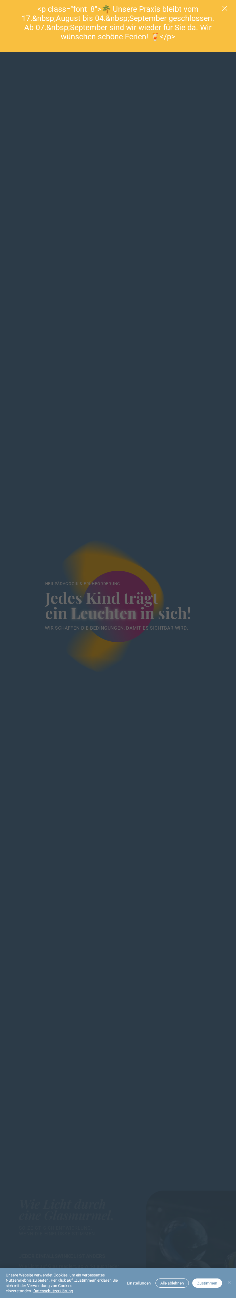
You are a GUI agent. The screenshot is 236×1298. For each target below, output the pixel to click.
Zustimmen (207, 1283)
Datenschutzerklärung (53, 1291)
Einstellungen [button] (139, 1283)
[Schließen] (229, 1282)
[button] (224, 8)
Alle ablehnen (172, 1283)
